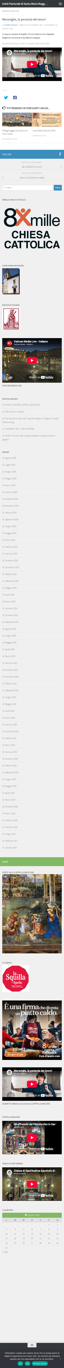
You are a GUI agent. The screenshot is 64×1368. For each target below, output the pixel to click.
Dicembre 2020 (11, 758)
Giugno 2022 (10, 697)
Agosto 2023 (10, 628)
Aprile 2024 (10, 594)
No (27, 1363)
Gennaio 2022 (11, 724)
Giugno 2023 (10, 635)
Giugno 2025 (10, 526)
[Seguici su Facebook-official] (60, 154)
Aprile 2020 (10, 793)
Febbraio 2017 (11, 840)
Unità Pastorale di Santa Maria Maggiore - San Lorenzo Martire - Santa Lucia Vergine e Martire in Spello (25, 3)
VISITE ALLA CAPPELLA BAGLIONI (18, 872)
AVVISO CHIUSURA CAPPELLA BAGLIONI (22, 404)
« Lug (4, 1251)
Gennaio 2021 (11, 752)
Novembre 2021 (12, 731)
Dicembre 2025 (11, 499)
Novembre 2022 (12, 676)
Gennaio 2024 (11, 608)
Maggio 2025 (10, 533)
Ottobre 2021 (11, 738)
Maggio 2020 (10, 786)
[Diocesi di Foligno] (11, 328)
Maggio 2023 (10, 642)
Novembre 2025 (12, 505)
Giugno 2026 (10, 471)
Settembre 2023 (11, 622)
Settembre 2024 (11, 581)
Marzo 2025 (10, 540)
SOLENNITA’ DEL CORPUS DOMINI (19, 428)
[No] (60, 1358)
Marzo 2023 (10, 656)
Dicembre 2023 (11, 615)
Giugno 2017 (10, 834)
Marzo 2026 (10, 485)
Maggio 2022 (10, 704)
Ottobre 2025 (11, 512)
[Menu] (60, 3)
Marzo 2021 (10, 745)
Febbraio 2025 (11, 546)
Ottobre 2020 (11, 765)
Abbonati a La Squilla (14, 411)
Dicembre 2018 (11, 806)
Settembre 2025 (11, 519)
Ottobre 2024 (11, 574)
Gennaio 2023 (11, 663)
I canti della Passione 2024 (43, 130)
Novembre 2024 (12, 567)
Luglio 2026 (10, 464)
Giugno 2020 (10, 779)
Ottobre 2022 (11, 683)
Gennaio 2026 (11, 492)
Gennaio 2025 (11, 553)
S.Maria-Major (10, 25)
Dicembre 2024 (11, 560)
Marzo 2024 (10, 601)
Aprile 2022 (10, 710)
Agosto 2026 (10, 458)
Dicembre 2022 (11, 669)
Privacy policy (39, 1363)
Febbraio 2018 (11, 820)
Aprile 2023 (10, 649)
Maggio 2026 (10, 478)
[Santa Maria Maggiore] (11, 293)
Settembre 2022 (11, 690)
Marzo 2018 (10, 813)
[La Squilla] (15, 991)
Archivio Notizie (10, 11)
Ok (20, 1363)
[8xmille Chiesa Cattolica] (32, 254)
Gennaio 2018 (11, 827)
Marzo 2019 (10, 799)
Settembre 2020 (11, 772)
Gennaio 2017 (11, 847)
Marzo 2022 (10, 717)
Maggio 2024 (10, 587)
